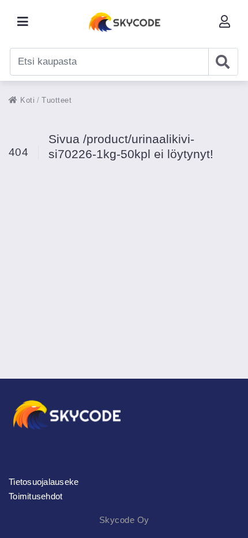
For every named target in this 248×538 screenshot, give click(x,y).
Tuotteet (57, 100)
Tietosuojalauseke (43, 482)
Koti (26, 100)
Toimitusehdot (35, 496)
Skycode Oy (124, 520)
